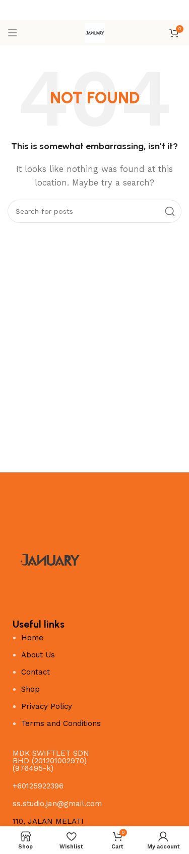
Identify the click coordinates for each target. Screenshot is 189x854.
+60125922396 (38, 785)
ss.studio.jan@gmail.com (57, 803)
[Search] (169, 211)
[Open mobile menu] (13, 33)
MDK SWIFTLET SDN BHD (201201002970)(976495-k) (51, 761)
